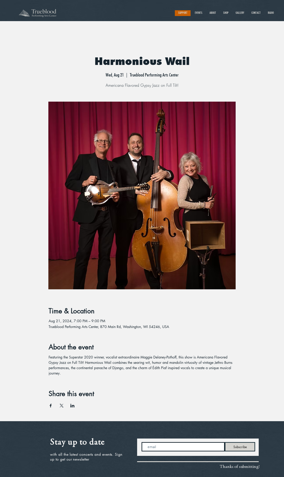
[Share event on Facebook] (51, 405)
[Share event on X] (61, 405)
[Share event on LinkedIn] (72, 405)
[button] (198, 12)
